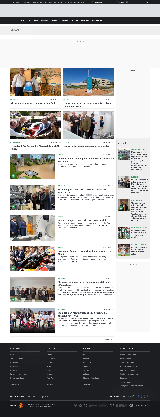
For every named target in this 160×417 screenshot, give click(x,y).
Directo (23, 20)
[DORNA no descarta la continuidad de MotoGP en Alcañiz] (32, 259)
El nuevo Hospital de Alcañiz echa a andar (86, 145)
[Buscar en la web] (147, 2)
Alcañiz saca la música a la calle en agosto (33, 103)
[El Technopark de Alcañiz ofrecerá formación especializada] (32, 197)
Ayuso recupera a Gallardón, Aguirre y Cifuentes (25, 2)
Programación (98, 2)
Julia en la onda (16, 358)
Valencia (50, 366)
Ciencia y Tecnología (91, 378)
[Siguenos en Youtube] (124, 396)
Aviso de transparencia (128, 366)
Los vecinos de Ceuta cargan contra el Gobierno (53, 2)
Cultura (86, 374)
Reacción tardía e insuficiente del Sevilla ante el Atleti (139, 250)
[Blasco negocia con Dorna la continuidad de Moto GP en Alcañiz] (32, 289)
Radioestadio (15, 366)
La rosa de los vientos (18, 374)
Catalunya (51, 358)
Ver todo (13, 384)
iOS (46, 397)
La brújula (14, 362)
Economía (64, 20)
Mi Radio (121, 2)
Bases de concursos (127, 370)
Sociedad (86, 366)
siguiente (108, 340)
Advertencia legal (126, 358)
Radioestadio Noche (18, 370)
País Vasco (51, 378)
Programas (33, 20)
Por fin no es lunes (17, 378)
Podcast (44, 20)
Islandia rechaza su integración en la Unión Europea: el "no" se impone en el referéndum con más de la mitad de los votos (139, 186)
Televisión (87, 370)
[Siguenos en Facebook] (138, 396)
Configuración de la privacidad (131, 386)
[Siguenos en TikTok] (129, 396)
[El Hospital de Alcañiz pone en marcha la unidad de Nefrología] (32, 166)
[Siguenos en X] (143, 396)
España (54, 20)
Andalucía (51, 362)
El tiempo (85, 20)
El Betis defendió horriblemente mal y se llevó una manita (139, 233)
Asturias (50, 374)
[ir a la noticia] (124, 154)
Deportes (74, 20)
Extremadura (52, 370)
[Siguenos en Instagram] (133, 396)
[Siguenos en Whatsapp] (148, 396)
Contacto (123, 378)
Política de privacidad (128, 355)
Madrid (49, 355)
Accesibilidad (125, 382)
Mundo (86, 358)
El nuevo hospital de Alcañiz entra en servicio (82, 220)
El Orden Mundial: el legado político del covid (80, 2)
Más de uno (14, 355)
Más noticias (97, 20)
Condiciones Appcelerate (129, 374)
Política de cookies (127, 362)
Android (34, 397)
